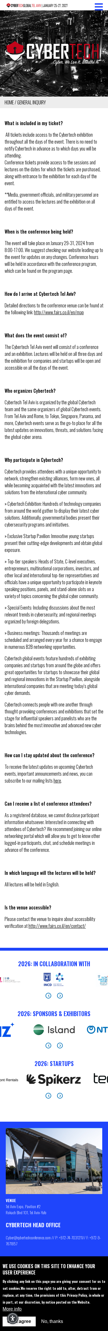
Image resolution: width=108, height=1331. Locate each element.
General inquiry (31, 102)
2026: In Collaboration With (54, 963)
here (57, 780)
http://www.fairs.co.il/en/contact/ (57, 925)
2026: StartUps (54, 1063)
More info (12, 1308)
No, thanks (52, 1321)
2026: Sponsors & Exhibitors (54, 1013)
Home (9, 102)
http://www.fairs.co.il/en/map (59, 312)
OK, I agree (19, 1321)
